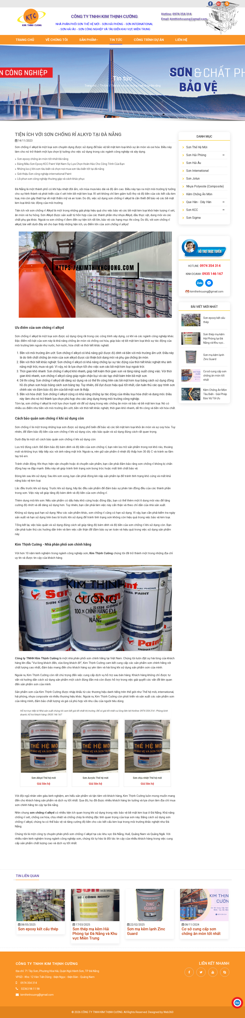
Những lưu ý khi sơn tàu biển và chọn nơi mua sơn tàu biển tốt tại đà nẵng (60, 168)
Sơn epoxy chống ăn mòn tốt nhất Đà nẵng (42, 158)
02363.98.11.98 (30, 988)
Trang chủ (25, 40)
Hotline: (204, 265)
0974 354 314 (28, 982)
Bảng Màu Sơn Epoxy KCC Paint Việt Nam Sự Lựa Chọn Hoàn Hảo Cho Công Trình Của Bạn (71, 163)
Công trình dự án (149, 40)
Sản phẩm (87, 40)
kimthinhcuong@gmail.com (206, 291)
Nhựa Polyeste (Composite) (205, 186)
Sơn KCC (192, 210)
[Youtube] (211, 972)
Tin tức (115, 40)
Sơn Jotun (193, 178)
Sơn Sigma (193, 217)
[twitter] (200, 972)
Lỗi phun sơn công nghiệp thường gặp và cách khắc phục (51, 178)
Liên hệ (181, 40)
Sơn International (197, 171)
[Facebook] (188, 972)
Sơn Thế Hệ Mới (196, 147)
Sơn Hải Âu (193, 163)
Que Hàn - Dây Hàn (198, 202)
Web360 (168, 1012)
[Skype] (223, 972)
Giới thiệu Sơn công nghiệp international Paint (44, 173)
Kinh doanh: (204, 273)
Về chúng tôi (57, 40)
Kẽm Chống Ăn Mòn (199, 194)
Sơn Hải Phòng (196, 155)
